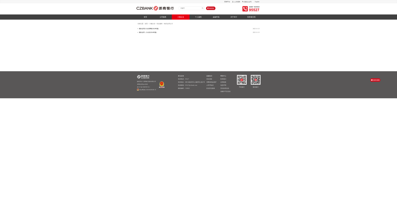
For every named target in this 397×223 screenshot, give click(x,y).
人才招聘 (236, 2)
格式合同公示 (168, 23)
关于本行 (233, 17)
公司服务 (163, 17)
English (257, 1)
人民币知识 (210, 85)
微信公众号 (247, 2)
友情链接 (223, 82)
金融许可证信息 (225, 91)
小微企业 (180, 17)
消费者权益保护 (211, 82)
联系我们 (223, 79)
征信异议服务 (210, 88)
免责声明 (223, 85)
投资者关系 (251, 17)
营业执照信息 (224, 88)
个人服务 (198, 17)
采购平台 (227, 1)
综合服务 (160, 23)
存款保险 (209, 79)
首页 (145, 17)
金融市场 (216, 17)
